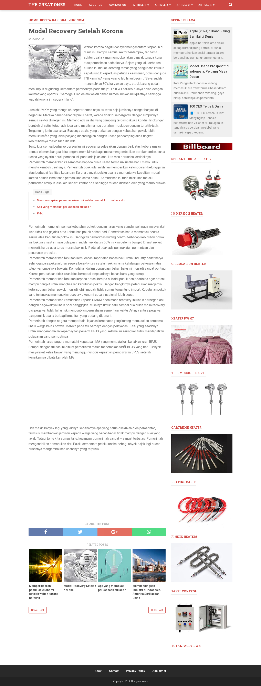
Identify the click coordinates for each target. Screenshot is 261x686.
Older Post (157, 610)
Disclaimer (159, 671)
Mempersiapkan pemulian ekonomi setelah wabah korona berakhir (81, 200)
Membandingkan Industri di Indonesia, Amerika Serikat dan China (147, 592)
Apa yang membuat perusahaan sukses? (64, 206)
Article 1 (139, 4)
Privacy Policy (135, 671)
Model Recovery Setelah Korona (80, 588)
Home (78, 4)
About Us (95, 4)
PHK (40, 213)
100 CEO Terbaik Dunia (206, 106)
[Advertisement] (97, 392)
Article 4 (205, 4)
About (98, 671)
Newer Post (37, 610)
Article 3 (183, 4)
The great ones (47, 4)
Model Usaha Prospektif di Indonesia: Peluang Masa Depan (209, 71)
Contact (114, 671)
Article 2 (161, 4)
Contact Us (117, 4)
